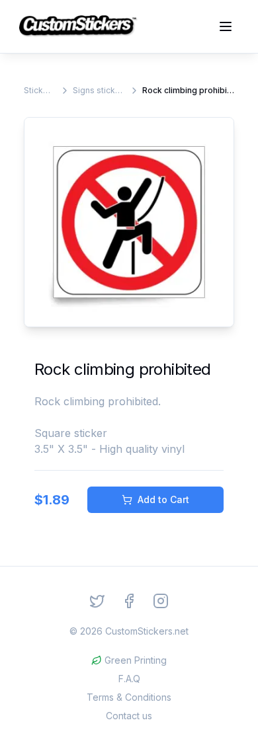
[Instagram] (161, 601)
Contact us (129, 715)
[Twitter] (97, 601)
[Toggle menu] (225, 26)
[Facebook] (129, 601)
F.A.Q (129, 678)
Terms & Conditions (129, 697)
